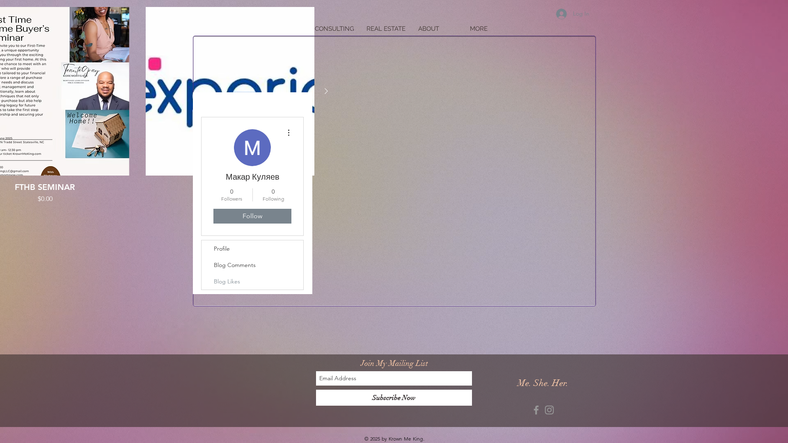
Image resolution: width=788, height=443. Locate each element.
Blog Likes (227, 281)
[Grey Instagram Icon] (549, 410)
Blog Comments (235, 265)
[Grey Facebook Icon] (536, 410)
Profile (222, 248)
